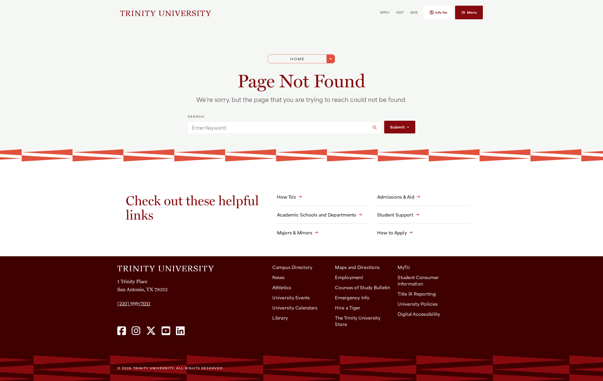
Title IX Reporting (417, 293)
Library (280, 317)
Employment (349, 277)
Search (196, 116)
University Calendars (294, 307)
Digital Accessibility (419, 313)
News (278, 277)
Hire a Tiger (347, 307)
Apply (384, 12)
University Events (291, 297)
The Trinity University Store (357, 320)
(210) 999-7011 (133, 302)
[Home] (191, 267)
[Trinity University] (165, 12)
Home (297, 58)
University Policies (418, 303)
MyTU (404, 267)
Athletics (281, 287)
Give (414, 12)
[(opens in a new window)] (121, 331)
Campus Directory (292, 267)
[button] (438, 12)
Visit (400, 12)
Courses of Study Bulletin (362, 287)
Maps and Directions (357, 267)
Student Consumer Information (418, 280)
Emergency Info (352, 297)
